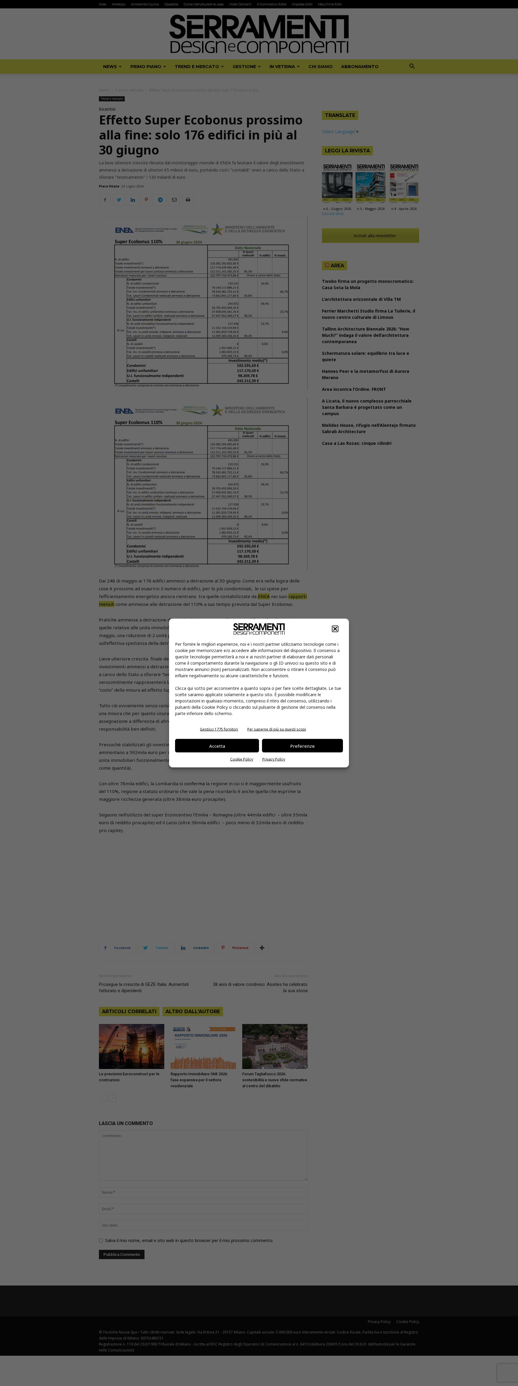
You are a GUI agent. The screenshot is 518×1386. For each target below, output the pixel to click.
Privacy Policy (273, 759)
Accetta (217, 746)
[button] (335, 629)
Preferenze (302, 746)
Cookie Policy (241, 759)
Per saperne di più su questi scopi (276, 729)
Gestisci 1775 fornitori (219, 729)
